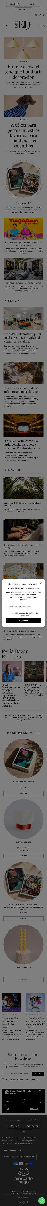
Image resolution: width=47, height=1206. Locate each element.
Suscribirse (23, 621)
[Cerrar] (41, 583)
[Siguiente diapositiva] (42, 684)
